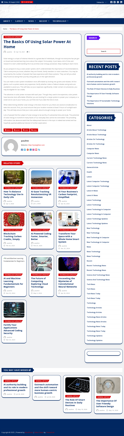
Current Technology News (97, 158)
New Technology (93, 228)
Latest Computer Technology (98, 181)
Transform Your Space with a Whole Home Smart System (68, 237)
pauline (9, 52)
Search (93, 37)
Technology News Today (96, 326)
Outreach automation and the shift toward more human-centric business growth (46, 388)
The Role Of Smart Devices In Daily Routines (103, 89)
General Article (92, 167)
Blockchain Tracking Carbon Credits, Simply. (13, 236)
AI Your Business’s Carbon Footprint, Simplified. (68, 194)
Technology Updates (94, 336)
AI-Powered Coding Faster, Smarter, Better (41, 236)
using (35, 130)
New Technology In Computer (98, 237)
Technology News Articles (96, 317)
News (31, 21)
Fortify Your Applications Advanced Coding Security (13, 329)
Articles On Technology (96, 139)
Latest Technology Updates (97, 219)
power (18, 130)
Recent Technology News (96, 265)
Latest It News (92, 191)
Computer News (93, 149)
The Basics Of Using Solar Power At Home (24, 29)
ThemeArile (50, 432)
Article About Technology (96, 130)
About (6, 21)
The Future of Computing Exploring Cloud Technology (39, 282)
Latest (19, 21)
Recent (43, 21)
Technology (60, 21)
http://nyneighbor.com (36, 145)
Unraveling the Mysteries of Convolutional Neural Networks (67, 282)
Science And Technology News (98, 275)
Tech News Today (93, 294)
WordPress (29, 432)
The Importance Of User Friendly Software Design (106, 403)
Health (89, 172)
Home (5, 29)
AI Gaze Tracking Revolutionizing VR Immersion (41, 194)
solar (26, 130)
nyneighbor (14, 10)
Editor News (39, 432)
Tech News (91, 284)
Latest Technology (94, 200)
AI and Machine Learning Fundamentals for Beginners (13, 282)
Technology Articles (94, 308)
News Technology (93, 252)
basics (9, 130)
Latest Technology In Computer (99, 209)
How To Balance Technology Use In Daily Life (13, 194)
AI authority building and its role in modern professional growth (16, 387)
